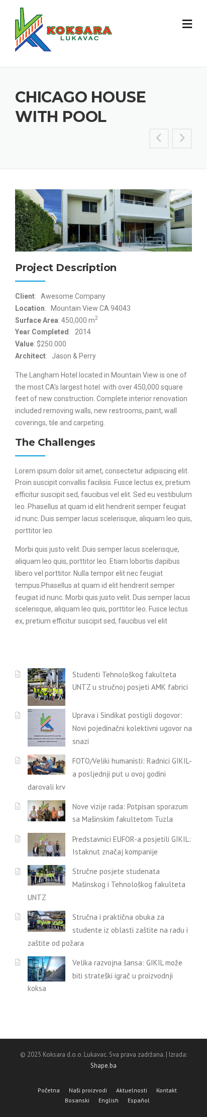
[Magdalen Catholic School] (159, 139)
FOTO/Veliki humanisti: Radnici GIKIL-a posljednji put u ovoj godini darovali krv (110, 774)
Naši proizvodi (88, 1090)
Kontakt (166, 1090)
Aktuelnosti (131, 1090)
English (108, 1100)
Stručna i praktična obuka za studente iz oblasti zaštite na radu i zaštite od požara (108, 930)
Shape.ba (103, 1065)
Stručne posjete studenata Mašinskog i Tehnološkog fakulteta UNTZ (106, 884)
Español (139, 1100)
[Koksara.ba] (83, 30)
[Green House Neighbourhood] (182, 139)
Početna (49, 1090)
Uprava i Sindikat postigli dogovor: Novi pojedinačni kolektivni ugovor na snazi (132, 728)
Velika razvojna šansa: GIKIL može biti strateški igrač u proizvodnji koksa (105, 976)
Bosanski (77, 1100)
